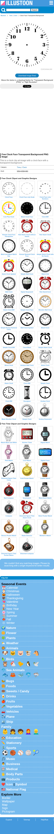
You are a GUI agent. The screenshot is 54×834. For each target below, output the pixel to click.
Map (4, 804)
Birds (10, 659)
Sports (11, 748)
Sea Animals (15, 670)
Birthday (11, 605)
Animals (12, 648)
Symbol (21, 784)
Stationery (13, 743)
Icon (9, 784)
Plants (11, 638)
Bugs (10, 681)
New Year (12, 608)
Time (10, 15)
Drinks (11, 696)
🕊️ (36, 664)
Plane (10, 716)
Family (6, 727)
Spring (10, 612)
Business (13, 764)
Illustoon (3, 15)
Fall (8, 619)
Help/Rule (44, 820)
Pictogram (8, 811)
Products (13, 779)
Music (10, 759)
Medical (12, 769)
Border (6, 798)
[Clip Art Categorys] (51, 4)
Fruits (10, 701)
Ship (9, 721)
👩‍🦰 (28, 731)
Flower (11, 633)
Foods (11, 686)
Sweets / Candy (17, 691)
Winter (10, 622)
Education (13, 737)
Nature (11, 628)
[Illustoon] (16, 5)
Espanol (9, 820)
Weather (12, 643)
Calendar (12, 587)
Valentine (12, 601)
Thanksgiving (14, 598)
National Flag (16, 789)
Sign (5, 808)
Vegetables (14, 706)
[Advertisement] (27, 122)
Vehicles (12, 711)
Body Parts (14, 774)
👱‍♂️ (36, 731)
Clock (15, 15)
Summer (11, 615)
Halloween (13, 594)
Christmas (12, 591)
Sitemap (27, 820)
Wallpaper (8, 801)
